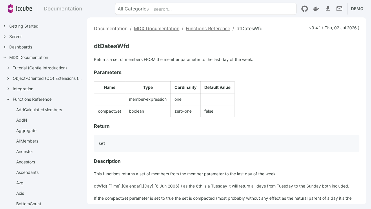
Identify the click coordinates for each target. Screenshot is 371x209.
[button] (133, 8)
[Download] (328, 9)
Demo (357, 8)
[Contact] (339, 9)
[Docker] (316, 9)
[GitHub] (304, 9)
